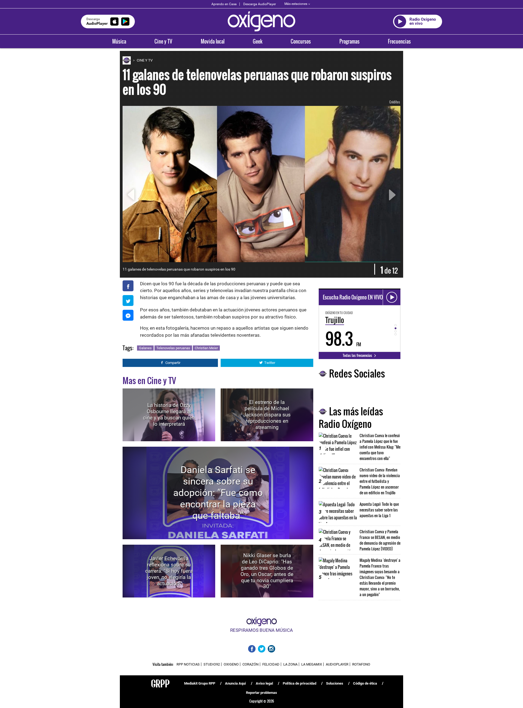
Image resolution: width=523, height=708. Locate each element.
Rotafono (361, 664)
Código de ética (365, 683)
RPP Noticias (188, 664)
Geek (257, 41)
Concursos (301, 41)
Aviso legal (264, 683)
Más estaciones (295, 4)
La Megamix (311, 664)
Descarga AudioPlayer (259, 4)
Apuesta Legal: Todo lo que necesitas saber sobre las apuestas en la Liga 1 (379, 509)
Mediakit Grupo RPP (199, 683)
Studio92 (211, 664)
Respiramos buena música (261, 630)
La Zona (290, 664)
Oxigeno (231, 664)
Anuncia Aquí (235, 683)
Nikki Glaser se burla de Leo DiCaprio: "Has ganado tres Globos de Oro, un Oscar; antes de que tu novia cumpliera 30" (267, 571)
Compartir (172, 363)
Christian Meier (206, 348)
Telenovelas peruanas (173, 348)
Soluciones (334, 683)
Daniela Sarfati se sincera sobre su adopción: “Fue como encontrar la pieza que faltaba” (218, 492)
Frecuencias (399, 41)
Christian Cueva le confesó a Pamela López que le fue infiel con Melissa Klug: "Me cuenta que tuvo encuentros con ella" (380, 447)
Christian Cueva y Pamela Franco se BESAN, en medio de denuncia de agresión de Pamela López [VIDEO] (380, 540)
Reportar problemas (261, 692)
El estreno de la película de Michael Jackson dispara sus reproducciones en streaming (267, 414)
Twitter (269, 363)
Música (119, 41)
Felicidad (270, 664)
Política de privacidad (299, 683)
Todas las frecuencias (358, 355)
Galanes (145, 348)
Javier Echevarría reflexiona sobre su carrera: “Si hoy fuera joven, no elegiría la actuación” (169, 570)
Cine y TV (163, 41)
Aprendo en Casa (224, 4)
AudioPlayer (337, 664)
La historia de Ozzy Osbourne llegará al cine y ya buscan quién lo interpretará (169, 414)
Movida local (212, 41)
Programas (349, 41)
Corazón (250, 664)
